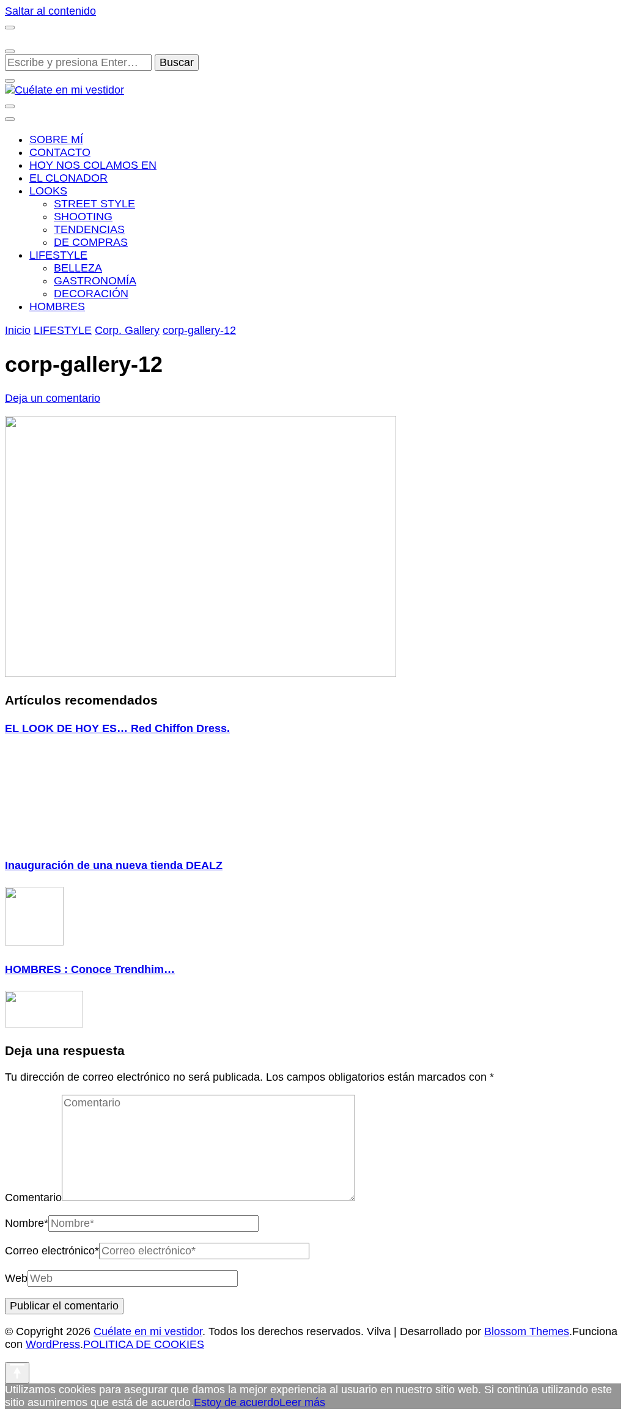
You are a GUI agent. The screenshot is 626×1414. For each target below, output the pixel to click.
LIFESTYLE (58, 255)
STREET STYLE (94, 204)
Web (16, 1278)
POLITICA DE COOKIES (143, 1344)
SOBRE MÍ (56, 139)
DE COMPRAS (91, 242)
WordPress (53, 1344)
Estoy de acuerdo (236, 1402)
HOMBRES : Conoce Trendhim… (90, 969)
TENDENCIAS (89, 229)
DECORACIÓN (91, 293)
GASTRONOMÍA (95, 281)
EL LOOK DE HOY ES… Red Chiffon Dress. (117, 728)
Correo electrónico (52, 1251)
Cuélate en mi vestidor (148, 1331)
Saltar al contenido (50, 11)
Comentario (33, 1197)
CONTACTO (59, 152)
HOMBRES (57, 306)
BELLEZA (78, 268)
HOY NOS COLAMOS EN (92, 165)
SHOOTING (83, 216)
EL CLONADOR (68, 178)
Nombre (26, 1223)
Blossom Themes (526, 1331)
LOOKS (48, 191)
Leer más (302, 1402)
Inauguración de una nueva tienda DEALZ (114, 865)
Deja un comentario (52, 398)
